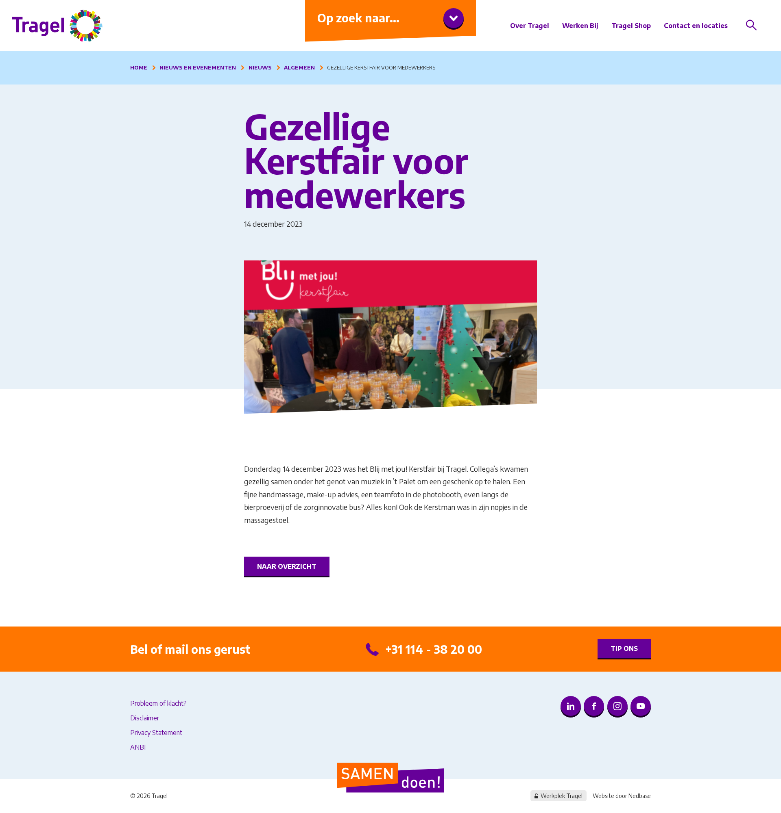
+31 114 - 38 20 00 (433, 649)
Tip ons (624, 648)
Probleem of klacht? (158, 703)
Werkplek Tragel (561, 795)
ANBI (138, 747)
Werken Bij (580, 26)
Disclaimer (144, 718)
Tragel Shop (631, 26)
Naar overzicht (286, 566)
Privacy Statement (156, 732)
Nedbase (639, 795)
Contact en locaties (696, 26)
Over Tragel (529, 26)
